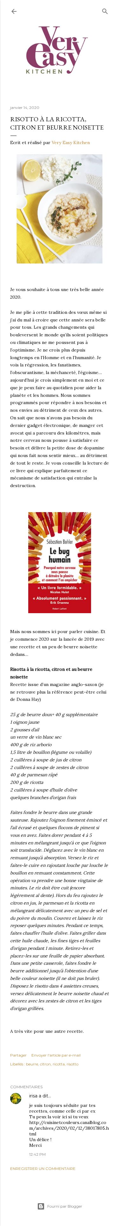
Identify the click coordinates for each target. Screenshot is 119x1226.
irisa (33, 1096)
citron (45, 1064)
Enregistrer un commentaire (43, 1168)
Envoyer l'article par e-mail (56, 1055)
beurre (32, 1064)
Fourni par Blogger (64, 1206)
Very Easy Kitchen (71, 142)
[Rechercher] (105, 10)
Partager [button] (18, 1055)
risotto (72, 1064)
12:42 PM (37, 1154)
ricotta (59, 1064)
